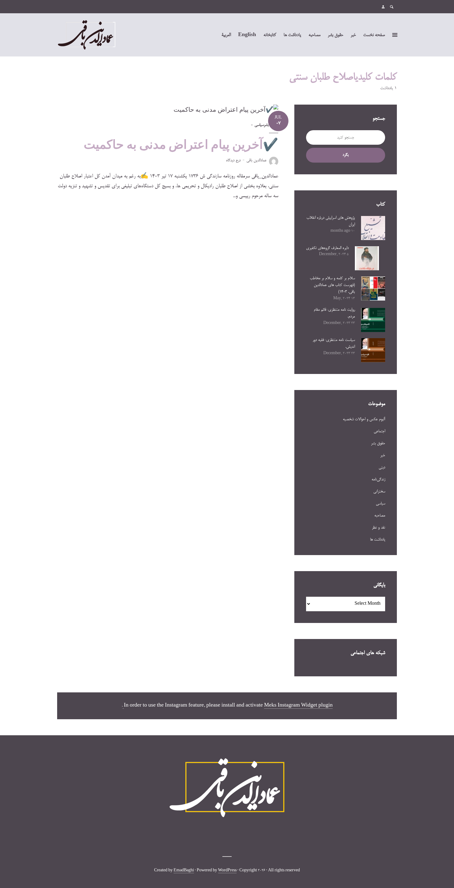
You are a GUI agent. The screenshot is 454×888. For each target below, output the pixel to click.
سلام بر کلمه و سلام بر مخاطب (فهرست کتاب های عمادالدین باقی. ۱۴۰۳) (332, 285)
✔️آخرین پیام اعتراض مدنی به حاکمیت (181, 144)
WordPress (227, 871)
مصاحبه (314, 35)
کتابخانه (269, 35)
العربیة (226, 35)
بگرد (346, 154)
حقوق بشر (335, 35)
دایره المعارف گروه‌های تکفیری (327, 248)
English (247, 35)
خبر (353, 35)
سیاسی (259, 124)
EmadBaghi (184, 871)
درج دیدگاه (233, 160)
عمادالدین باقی (256, 160)
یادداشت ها (292, 35)
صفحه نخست (374, 35)
